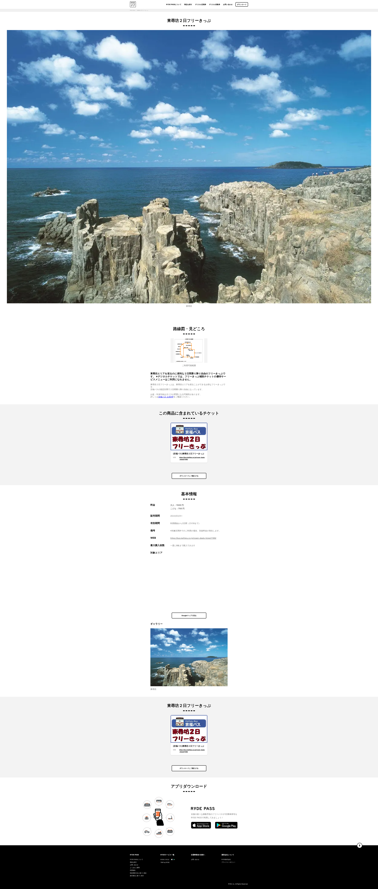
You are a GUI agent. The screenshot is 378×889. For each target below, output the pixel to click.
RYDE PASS (132, 10)
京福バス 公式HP (165, 397)
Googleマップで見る (189, 615)
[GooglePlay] (226, 828)
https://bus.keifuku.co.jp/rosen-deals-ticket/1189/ (193, 538)
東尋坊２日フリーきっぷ (142, 10)
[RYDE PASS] (133, 4)
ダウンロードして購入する (189, 476)
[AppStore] (201, 828)
